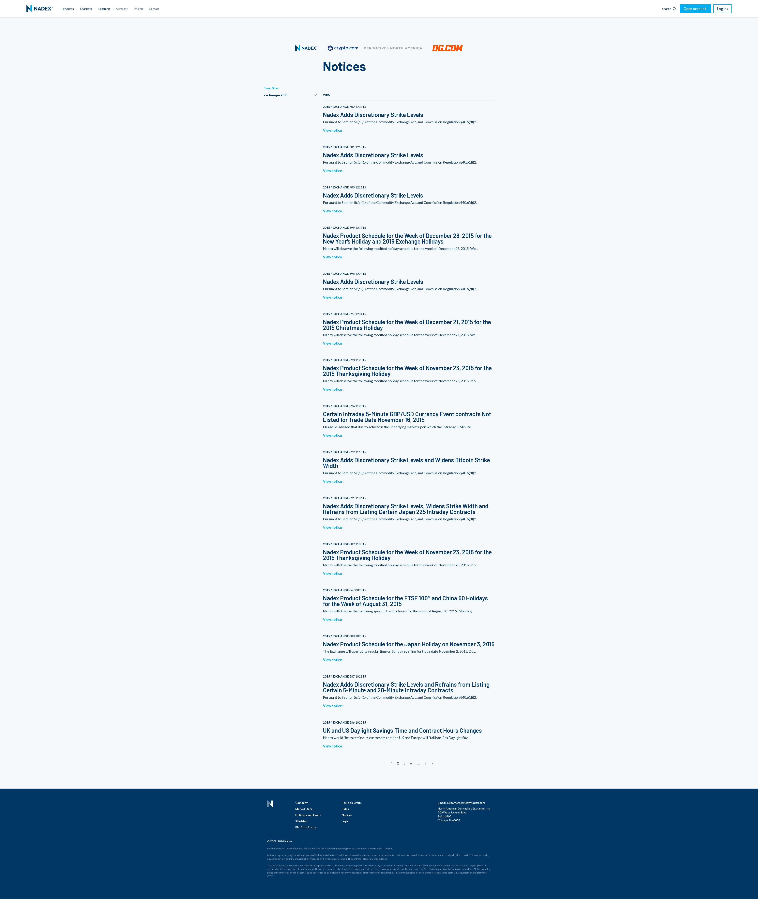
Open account (694, 9)
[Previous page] (385, 763)
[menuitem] (39, 8)
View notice (332, 130)
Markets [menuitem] (86, 8)
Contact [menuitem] (154, 8)
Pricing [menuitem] (138, 8)
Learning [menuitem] (104, 8)
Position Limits (352, 802)
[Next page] (432, 763)
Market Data (303, 809)
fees (406, 865)
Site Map (301, 821)
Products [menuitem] (67, 8)
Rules (345, 809)
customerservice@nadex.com (465, 802)
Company (301, 802)
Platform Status (306, 827)
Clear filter (271, 88)
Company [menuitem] (122, 8)
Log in (721, 9)
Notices (347, 815)
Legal (345, 821)
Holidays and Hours (308, 815)
